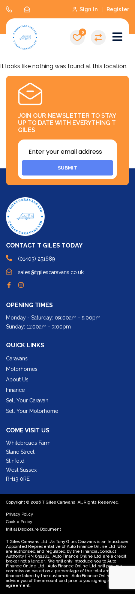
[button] (77, 37)
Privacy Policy (19, 514)
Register (117, 9)
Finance (15, 390)
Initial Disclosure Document (33, 529)
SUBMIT (67, 168)
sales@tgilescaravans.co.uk (51, 272)
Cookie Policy (19, 521)
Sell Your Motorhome (32, 411)
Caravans (17, 359)
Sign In (89, 9)
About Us (17, 379)
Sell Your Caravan (27, 401)
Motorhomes (22, 369)
